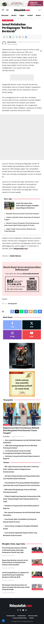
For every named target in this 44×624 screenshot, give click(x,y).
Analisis (6, 424)
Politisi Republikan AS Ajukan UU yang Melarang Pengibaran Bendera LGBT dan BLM (15, 575)
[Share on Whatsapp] (13, 37)
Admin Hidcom (11, 42)
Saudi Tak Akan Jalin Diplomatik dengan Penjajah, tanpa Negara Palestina (27, 205)
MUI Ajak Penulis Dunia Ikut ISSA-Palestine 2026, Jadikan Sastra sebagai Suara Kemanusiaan (21, 469)
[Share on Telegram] (16, 37)
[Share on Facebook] (7, 37)
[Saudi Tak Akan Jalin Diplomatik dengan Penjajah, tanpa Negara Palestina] (9, 205)
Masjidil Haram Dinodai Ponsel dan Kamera (22, 214)
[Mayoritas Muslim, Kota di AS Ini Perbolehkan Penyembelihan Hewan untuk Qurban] (37, 562)
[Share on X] (10, 37)
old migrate (12, 303)
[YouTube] (23, 610)
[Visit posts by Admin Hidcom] (4, 43)
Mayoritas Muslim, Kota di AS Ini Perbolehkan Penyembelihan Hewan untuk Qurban (15, 562)
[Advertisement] (22, 77)
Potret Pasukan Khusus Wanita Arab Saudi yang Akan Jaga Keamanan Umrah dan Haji (14, 550)
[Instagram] (12, 334)
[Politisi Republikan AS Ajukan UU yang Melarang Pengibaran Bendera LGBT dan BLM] (37, 575)
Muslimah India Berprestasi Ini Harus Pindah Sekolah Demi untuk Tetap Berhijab (16, 587)
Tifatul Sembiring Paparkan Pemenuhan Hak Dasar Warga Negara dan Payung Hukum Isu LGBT (21, 499)
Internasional (8, 20)
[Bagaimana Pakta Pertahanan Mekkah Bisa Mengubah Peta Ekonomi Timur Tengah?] (22, 414)
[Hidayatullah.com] (22, 10)
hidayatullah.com (20, 248)
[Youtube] (31, 334)
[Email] (19, 37)
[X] (31, 325)
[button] (4, 10)
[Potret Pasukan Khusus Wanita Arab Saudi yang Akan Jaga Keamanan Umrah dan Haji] (37, 550)
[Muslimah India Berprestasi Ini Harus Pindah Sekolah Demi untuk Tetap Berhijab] (37, 587)
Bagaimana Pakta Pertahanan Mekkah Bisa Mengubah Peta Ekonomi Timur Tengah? (21, 430)
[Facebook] (12, 325)
